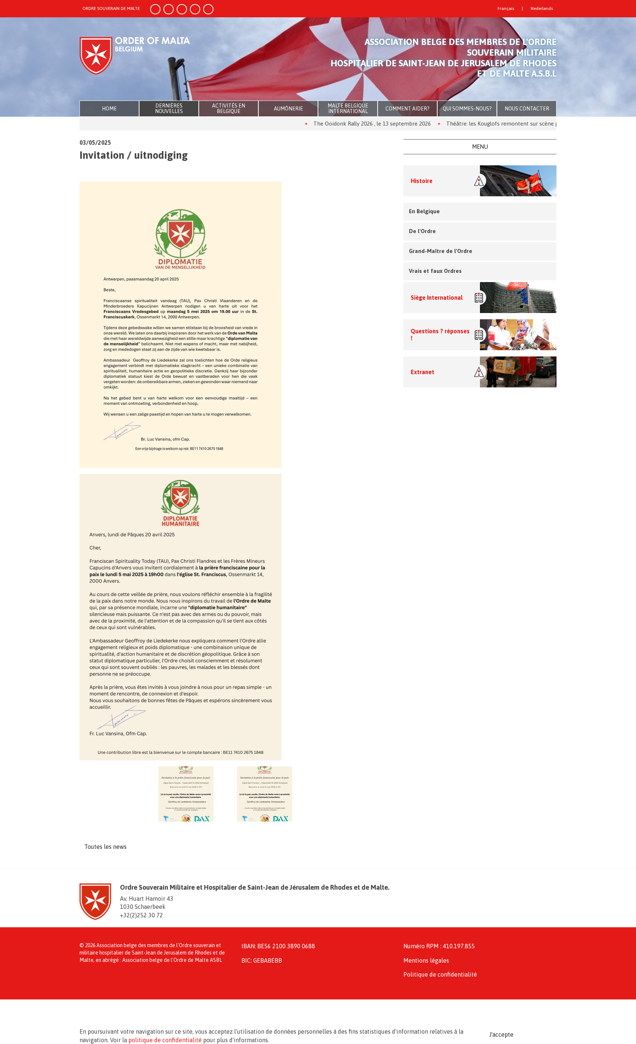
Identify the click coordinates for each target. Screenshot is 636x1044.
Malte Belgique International (348, 108)
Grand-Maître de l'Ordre (440, 251)
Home (109, 109)
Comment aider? (407, 109)
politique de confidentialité (165, 1040)
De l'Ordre (422, 231)
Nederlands (542, 8)
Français (506, 8)
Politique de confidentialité (440, 974)
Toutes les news (105, 846)
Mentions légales (426, 960)
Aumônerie (288, 109)
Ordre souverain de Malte (111, 8)
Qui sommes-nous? (467, 109)
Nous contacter (527, 109)
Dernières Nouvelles (169, 108)
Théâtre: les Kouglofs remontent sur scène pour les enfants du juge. (502, 123)
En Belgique (424, 211)
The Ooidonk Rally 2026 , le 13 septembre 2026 (343, 123)
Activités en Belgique (228, 108)
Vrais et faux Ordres (435, 271)
